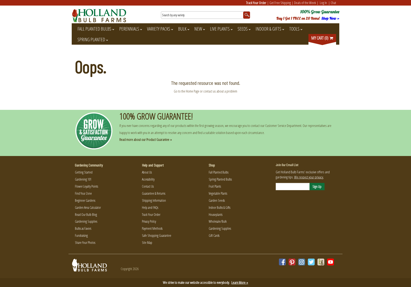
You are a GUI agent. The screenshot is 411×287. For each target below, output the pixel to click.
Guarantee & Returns (153, 193)
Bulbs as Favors (83, 228)
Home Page (192, 91)
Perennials (129, 28)
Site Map (147, 242)
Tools (294, 28)
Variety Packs (158, 28)
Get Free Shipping (280, 2)
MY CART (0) (320, 38)
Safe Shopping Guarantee (156, 235)
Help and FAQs (150, 207)
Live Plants (220, 28)
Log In (323, 2)
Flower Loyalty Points (86, 186)
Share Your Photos (85, 242)
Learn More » (239, 282)
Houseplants (215, 214)
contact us (209, 91)
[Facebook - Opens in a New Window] (282, 262)
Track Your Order (256, 2)
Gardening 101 (83, 179)
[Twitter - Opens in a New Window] (311, 262)
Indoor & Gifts (268, 28)
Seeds (243, 28)
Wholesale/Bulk (218, 221)
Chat (333, 2)
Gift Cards (214, 235)
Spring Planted (91, 39)
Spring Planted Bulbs (220, 179)
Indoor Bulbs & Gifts (219, 207)
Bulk (182, 28)
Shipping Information (154, 200)
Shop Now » (330, 18)
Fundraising (81, 235)
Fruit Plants (215, 186)
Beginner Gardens (85, 200)
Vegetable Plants (218, 193)
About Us (147, 172)
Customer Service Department (283, 125)
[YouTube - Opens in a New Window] (330, 262)
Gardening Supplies (86, 221)
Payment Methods (152, 228)
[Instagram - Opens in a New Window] (301, 262)
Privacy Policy (149, 221)
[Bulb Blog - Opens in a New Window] (320, 262)
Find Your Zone (83, 193)
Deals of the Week (305, 2)
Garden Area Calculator (88, 207)
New (198, 28)
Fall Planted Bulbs (94, 28)
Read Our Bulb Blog (86, 214)
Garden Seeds (217, 200)
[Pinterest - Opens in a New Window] (292, 262)
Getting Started (83, 172)
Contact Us (148, 186)
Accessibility (148, 179)
